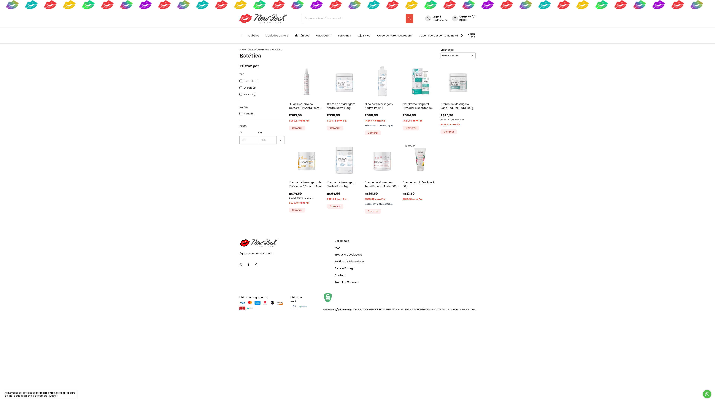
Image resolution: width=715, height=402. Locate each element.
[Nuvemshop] (337, 310)
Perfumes (344, 35)
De (240, 132)
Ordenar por (447, 49)
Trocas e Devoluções (348, 254)
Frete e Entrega (345, 268)
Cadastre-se (440, 20)
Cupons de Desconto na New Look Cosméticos (449, 35)
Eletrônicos (302, 35)
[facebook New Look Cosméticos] (248, 265)
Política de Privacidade (349, 261)
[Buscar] (409, 18)
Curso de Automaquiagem (394, 35)
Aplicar (281, 140)
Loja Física (364, 35)
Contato (340, 275)
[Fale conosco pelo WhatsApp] (707, 394)
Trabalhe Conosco (347, 282)
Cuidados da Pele (277, 35)
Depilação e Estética (259, 49)
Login (436, 16)
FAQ (337, 248)
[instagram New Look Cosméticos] (240, 265)
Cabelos (253, 35)
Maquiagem (323, 35)
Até (260, 132)
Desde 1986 (471, 35)
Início (242, 49)
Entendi (53, 396)
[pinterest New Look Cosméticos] (256, 265)
